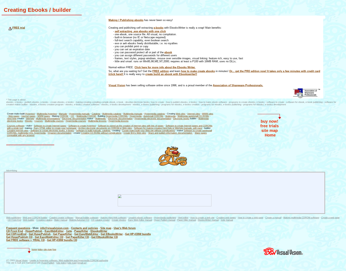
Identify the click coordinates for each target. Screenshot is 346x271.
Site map (105, 228)
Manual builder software (87, 217)
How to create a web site (202, 217)
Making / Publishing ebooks (126, 20)
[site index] (61, 263)
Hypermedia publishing (165, 217)
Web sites (180, 113)
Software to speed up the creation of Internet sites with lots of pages (131, 125)
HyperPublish (33, 231)
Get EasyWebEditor (86, 234)
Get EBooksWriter (112, 234)
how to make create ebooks (198, 71)
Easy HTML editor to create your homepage (55, 128)
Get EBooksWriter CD (104, 237)
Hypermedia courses (76, 121)
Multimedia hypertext (47, 113)
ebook (168, 52)
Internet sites (193, 113)
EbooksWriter (99, 231)
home (34, 249)
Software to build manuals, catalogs (93, 130)
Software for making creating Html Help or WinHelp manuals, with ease (168, 128)
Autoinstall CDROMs (153, 116)
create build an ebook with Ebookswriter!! (171, 74)
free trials (269, 126)
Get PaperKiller (62, 234)
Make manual (60, 220)
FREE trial (18, 27)
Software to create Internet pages (50, 125)
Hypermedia (136, 116)
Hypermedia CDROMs (117, 116)
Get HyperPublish (40, 234)
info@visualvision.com (54, 228)
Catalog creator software (61, 217)
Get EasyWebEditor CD (49, 237)
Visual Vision (117, 85)
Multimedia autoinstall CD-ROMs (193, 116)
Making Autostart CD (79, 220)
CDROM (64, 116)
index (40, 249)
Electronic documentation (74, 118)
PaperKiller (81, 231)
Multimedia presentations (48, 118)
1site (69, 231)
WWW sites (207, 113)
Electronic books (181, 118)
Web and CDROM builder (35, 217)
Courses (38, 121)
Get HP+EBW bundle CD (62, 240)
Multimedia (170, 116)
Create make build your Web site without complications (148, 130)
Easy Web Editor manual (140, 220)
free (54, 249)
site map (269, 130)
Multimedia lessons (97, 121)
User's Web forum (125, 228)
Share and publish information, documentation (170, 133)
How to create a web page (250, 217)
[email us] (81, 263)
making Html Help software (114, 217)
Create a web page (330, 217)
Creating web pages (226, 217)
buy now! (269, 121)
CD (72, 116)
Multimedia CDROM (86, 116)
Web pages (13, 116)
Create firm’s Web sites (135, 133)
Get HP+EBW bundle (138, 234)
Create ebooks (119, 220)
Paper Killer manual (186, 220)
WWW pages (43, 116)
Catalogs (96, 113)
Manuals (63, 113)
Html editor (183, 217)
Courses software (15, 125)
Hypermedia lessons (119, 121)
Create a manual (273, 217)
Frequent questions (18, 228)
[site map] (72, 263)
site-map (47, 249)
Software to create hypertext (82, 125)
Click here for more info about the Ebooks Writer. (165, 67)
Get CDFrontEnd (16, 234)
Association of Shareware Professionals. (238, 85)
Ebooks (28, 121)
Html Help (11, 118)
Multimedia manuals (132, 113)
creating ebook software (140, 217)
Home (270, 135)
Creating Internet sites (17, 130)
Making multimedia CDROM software (301, 217)
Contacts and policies (84, 228)
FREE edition (160, 71)
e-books (158, 27)
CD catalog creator (100, 220)
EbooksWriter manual (208, 220)
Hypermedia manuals (79, 113)
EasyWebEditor (54, 231)
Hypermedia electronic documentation (153, 118)
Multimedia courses (54, 121)
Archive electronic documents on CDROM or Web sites (105, 128)
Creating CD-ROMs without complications (101, 133)
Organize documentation (59, 133)
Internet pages (28, 116)
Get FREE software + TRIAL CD (25, 240)
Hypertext (30, 113)
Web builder (28, 220)
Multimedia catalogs (111, 113)
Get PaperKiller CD (77, 237)
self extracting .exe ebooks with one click (140, 31)
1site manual (227, 220)
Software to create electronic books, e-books (52, 130)
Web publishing (13, 217)
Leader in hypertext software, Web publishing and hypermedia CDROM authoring (69, 260)
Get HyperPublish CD (19, 237)
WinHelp (30, 118)
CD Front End (14, 220)
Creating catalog (44, 220)
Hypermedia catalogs (154, 113)
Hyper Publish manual (164, 220)
